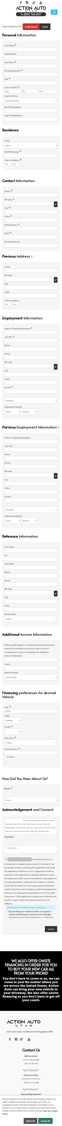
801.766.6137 (32, 1070)
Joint (45, 27)
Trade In (10, 757)
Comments (9, 837)
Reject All (30, 1121)
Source (8, 788)
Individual (31, 27)
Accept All (45, 1121)
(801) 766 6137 (32, 14)
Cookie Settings (14, 1121)
